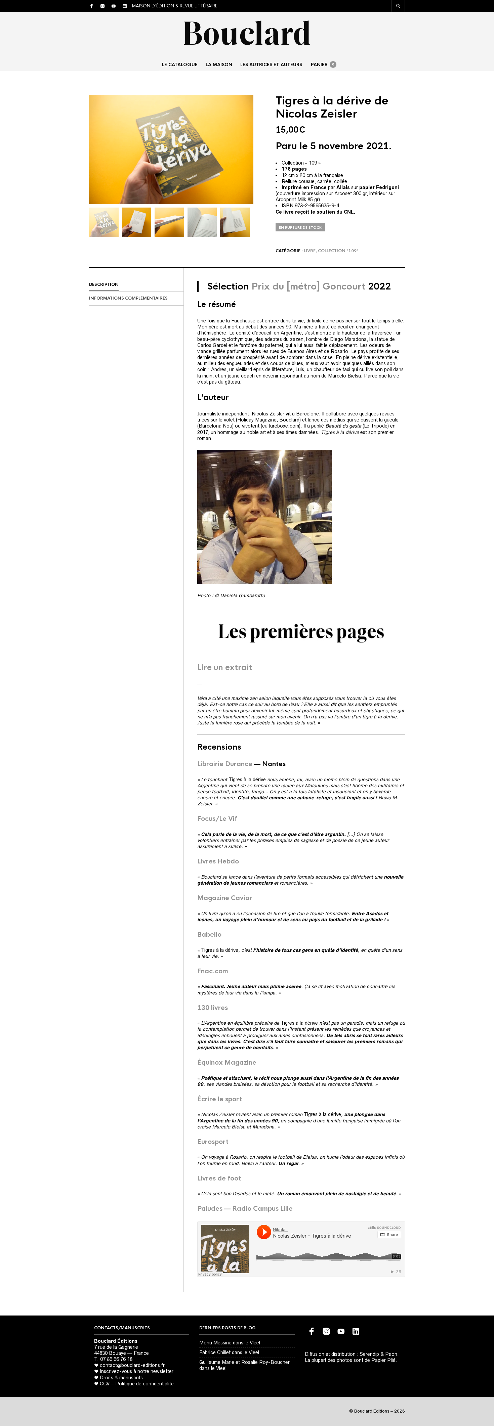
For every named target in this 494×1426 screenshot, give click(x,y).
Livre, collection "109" (331, 251)
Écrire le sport (219, 1099)
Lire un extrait (224, 667)
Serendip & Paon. (379, 1354)
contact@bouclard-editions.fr (132, 1365)
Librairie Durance (224, 764)
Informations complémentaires (128, 298)
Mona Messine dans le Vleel (229, 1342)
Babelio (209, 935)
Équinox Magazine (226, 1063)
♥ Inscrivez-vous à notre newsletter (133, 1371)
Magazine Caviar (224, 898)
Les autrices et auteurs (271, 65)
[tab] (136, 285)
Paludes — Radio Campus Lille (245, 1209)
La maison (219, 65)
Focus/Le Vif (217, 819)
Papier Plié (383, 1360)
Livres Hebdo (218, 861)
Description (104, 284)
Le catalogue (180, 65)
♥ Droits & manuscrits (118, 1377)
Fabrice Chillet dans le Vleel (229, 1352)
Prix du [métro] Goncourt (308, 286)
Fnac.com (212, 971)
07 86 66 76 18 (116, 1359)
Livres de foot (219, 1178)
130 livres (212, 1008)
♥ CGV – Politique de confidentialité (134, 1383)
